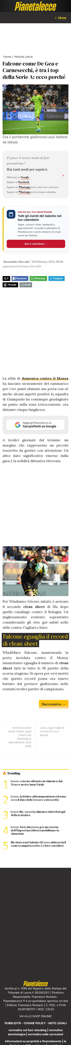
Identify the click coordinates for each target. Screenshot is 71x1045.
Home (7, 56)
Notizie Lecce (24, 56)
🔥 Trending (11, 773)
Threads (11, 284)
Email (27, 284)
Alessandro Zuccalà (16, 261)
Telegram (58, 278)
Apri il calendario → (36, 243)
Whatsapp (24, 187)
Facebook (24, 182)
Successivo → (53, 704)
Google (25, 177)
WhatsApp (39, 278)
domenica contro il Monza (45, 378)
